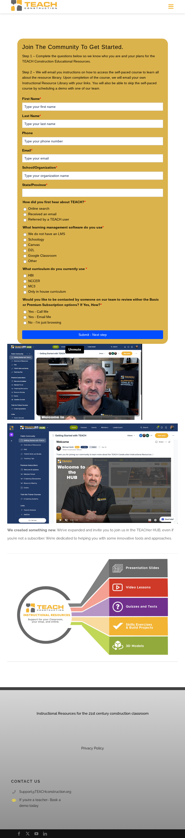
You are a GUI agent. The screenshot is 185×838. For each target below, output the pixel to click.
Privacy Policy (92, 748)
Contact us (25, 781)
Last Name (31, 116)
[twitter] (28, 834)
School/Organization (39, 167)
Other (32, 261)
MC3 (31, 286)
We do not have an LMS (46, 234)
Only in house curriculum (47, 291)
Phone (27, 133)
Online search (38, 208)
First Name (31, 99)
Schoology (36, 239)
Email (27, 150)
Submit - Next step (93, 335)
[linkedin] (45, 834)
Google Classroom (42, 255)
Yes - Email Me (39, 317)
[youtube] (36, 834)
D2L (31, 250)
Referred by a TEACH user (48, 219)
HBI (31, 275)
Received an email (42, 214)
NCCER (34, 281)
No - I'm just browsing (44, 322)
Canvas (34, 245)
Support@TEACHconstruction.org (45, 792)
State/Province (34, 185)
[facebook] (19, 834)
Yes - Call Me (38, 311)
